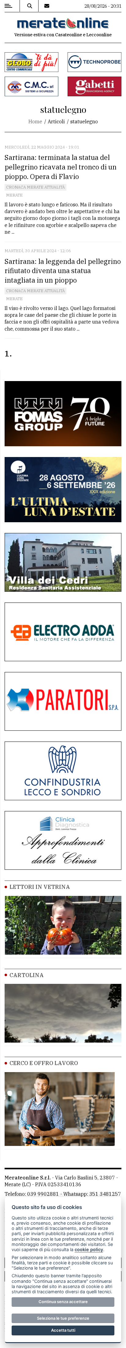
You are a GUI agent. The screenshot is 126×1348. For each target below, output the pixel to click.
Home (35, 121)
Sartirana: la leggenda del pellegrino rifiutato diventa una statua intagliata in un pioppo (63, 271)
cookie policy (89, 1249)
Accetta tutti (63, 1330)
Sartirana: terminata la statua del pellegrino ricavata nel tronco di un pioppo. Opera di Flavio (61, 167)
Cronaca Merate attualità (35, 187)
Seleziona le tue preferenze (63, 1318)
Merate (14, 195)
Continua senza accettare (63, 1301)
